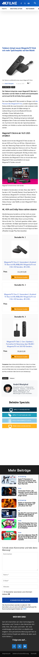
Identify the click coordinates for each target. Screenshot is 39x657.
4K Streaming (22, 476)
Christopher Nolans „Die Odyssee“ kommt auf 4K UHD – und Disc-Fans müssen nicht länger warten (27, 493)
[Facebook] (21, 3)
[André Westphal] (7, 388)
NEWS (13, 87)
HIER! (24, 609)
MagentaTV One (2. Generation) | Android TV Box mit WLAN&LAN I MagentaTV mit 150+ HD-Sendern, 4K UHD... (20, 264)
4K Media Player (6, 87)
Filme (19, 488)
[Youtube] (28, 3)
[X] (25, 3)
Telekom (12, 378)
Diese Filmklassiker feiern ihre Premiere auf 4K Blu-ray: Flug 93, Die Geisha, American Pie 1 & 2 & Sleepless (27, 526)
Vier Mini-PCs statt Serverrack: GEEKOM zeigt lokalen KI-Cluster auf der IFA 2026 (27, 514)
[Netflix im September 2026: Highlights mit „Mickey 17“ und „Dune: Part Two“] (9, 503)
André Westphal (9, 83)
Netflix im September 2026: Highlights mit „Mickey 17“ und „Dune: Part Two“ (27, 504)
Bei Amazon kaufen (21, 277)
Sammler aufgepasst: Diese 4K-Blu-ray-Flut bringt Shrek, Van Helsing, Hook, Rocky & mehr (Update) (28, 537)
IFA (19, 510)
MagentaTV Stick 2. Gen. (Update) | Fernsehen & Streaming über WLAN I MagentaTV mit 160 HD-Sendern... (20, 344)
